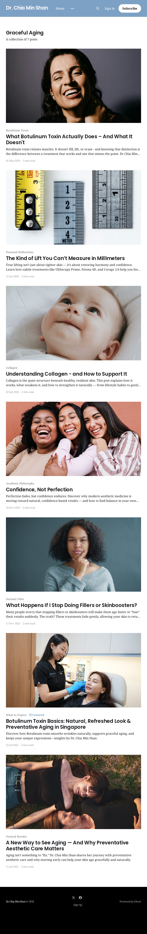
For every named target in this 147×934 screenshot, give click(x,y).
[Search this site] (98, 8)
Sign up (78, 904)
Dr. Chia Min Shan (27, 8)
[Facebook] (80, 897)
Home (60, 8)
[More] (72, 8)
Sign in (110, 9)
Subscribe (129, 8)
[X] (73, 897)
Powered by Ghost (130, 901)
